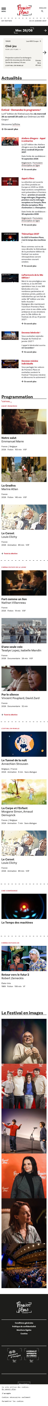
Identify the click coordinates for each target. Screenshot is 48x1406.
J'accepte (6, 1393)
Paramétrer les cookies (13, 1401)
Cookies (24, 1333)
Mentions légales (24, 1330)
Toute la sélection (10, 554)
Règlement (26, 163)
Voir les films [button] (12, 49)
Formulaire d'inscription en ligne (32, 164)
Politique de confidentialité (24, 1326)
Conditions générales (24, 1323)
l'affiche (16, 124)
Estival (6, 402)
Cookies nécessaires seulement (16, 1397)
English (43, 8)
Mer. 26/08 (24, 30)
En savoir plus (11, 129)
